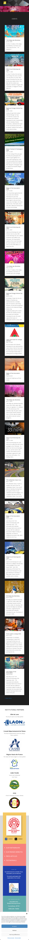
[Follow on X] (16, 839)
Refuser (14, 930)
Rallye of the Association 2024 (13, 373)
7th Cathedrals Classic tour (13, 480)
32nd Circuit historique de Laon (13, 557)
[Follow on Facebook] (6, 839)
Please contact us (13, 880)
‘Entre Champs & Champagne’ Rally (14, 149)
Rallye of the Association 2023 (13, 516)
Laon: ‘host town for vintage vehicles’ (14, 340)
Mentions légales (18, 937)
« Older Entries (8, 698)
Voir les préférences (14, 934)
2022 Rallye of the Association (11, 672)
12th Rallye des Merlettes (13, 40)
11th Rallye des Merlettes (13, 266)
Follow (10, 839)
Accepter (14, 926)
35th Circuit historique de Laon (13, 69)
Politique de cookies (11, 937)
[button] (27, 913)
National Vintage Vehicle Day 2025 (14, 294)
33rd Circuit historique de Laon (13, 438)
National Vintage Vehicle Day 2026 (14, 108)
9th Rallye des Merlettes (13, 596)
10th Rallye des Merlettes (13, 400)
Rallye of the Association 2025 (13, 188)
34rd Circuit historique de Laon (13, 227)
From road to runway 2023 (13, 634)
